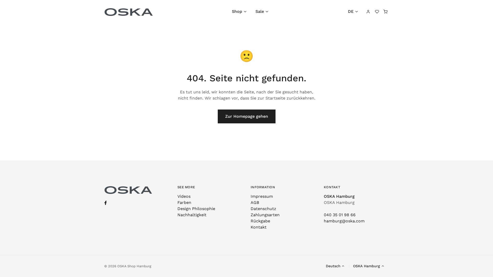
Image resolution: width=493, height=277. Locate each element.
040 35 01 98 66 (340, 214)
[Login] (368, 11)
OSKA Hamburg (339, 196)
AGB (255, 202)
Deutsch (333, 266)
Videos (184, 196)
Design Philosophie (196, 208)
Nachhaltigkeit (191, 214)
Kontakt (259, 227)
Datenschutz (263, 208)
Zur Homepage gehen (246, 116)
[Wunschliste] (377, 11)
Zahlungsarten (265, 214)
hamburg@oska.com (344, 221)
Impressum (262, 196)
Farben (184, 202)
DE (351, 11)
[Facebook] (105, 203)
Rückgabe (260, 221)
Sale (259, 11)
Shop (237, 11)
